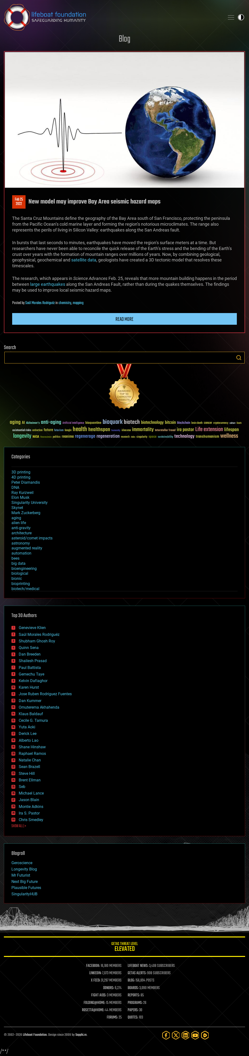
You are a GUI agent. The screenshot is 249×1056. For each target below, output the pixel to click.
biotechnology (152, 422)
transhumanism (207, 436)
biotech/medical (25, 588)
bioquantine (93, 423)
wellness (229, 436)
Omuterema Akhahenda (39, 707)
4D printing (20, 477)
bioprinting (20, 583)
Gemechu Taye (31, 674)
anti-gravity (21, 528)
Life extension (209, 429)
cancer (208, 423)
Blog (124, 39)
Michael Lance (31, 793)
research (125, 437)
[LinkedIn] (185, 1035)
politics (57, 437)
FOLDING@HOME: (94, 1003)
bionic (16, 578)
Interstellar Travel (165, 430)
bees (15, 558)
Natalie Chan (30, 760)
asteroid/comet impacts (32, 538)
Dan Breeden (30, 654)
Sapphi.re (81, 1035)
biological (19, 573)
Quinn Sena (29, 647)
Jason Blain (29, 799)
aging (15, 422)
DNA (15, 487)
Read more (124, 319)
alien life (18, 522)
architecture (21, 533)
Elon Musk (20, 497)
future (48, 430)
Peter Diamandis (25, 482)
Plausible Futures (26, 887)
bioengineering (24, 568)
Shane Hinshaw (32, 747)
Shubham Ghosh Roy (37, 641)
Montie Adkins (31, 806)
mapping (78, 303)
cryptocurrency (220, 423)
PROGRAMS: (135, 1003)
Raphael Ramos (32, 753)
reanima (68, 436)
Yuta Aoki (27, 727)
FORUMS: (112, 1017)
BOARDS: (133, 988)
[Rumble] (205, 1035)
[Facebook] (166, 1035)
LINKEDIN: (95, 973)
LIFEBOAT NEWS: (138, 966)
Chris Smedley (31, 819)
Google (68, 430)
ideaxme (126, 430)
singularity (141, 437)
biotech (132, 422)
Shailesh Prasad (33, 660)
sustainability (165, 437)
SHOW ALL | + (18, 826)
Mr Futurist (20, 875)
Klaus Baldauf (31, 714)
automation (21, 553)
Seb (22, 786)
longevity (22, 436)
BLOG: (131, 980)
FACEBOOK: (93, 966)
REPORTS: (134, 995)
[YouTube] (195, 1035)
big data (18, 563)
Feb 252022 (19, 201)
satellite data (83, 259)
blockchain (183, 423)
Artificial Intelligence (73, 423)
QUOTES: (133, 1017)
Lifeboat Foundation (35, 1035)
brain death (197, 423)
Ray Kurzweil (22, 492)
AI (23, 423)
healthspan (99, 430)
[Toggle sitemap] (231, 17)
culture (232, 423)
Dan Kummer (30, 700)
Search (239, 357)
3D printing (20, 472)
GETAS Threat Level (124, 947)
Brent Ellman (30, 780)
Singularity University (29, 502)
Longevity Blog (24, 869)
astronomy (20, 543)
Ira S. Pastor (29, 813)
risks (133, 436)
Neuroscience (46, 437)
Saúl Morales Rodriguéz (40, 303)
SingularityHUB (24, 894)
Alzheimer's (33, 423)
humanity (115, 430)
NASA (36, 437)
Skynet (17, 507)
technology (184, 436)
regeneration (108, 436)
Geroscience (21, 863)
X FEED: (95, 980)
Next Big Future (24, 881)
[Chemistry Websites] (124, 387)
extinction (37, 430)
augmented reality (26, 548)
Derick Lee (27, 733)
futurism (58, 430)
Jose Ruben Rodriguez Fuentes (45, 694)
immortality (143, 430)
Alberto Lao (28, 740)
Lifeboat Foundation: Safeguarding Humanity (112, 17)
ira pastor (185, 430)
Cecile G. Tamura (33, 720)
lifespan (231, 430)
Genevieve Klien (32, 627)
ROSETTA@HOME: (93, 1010)
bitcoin (170, 422)
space (153, 437)
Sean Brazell (29, 766)
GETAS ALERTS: (137, 973)
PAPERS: (133, 1010)
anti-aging (51, 422)
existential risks (21, 430)
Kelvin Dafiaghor (33, 680)
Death (239, 423)
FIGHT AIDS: (98, 995)
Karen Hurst (29, 687)
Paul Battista (30, 667)
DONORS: (108, 988)
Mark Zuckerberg (25, 512)
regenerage (85, 436)
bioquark (113, 422)
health (80, 429)
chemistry (65, 303)
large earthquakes (47, 284)
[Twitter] (176, 1035)
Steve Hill (27, 773)
